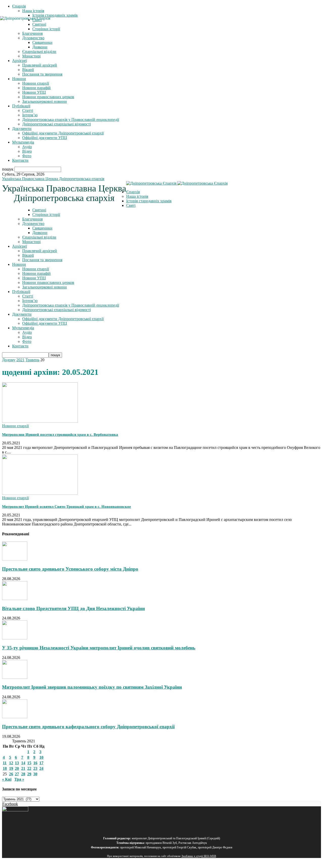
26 (11, 774)
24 (41, 768)
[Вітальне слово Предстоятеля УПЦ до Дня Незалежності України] (14, 598)
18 (5, 768)
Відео (27, 151)
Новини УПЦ (34, 92)
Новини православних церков (48, 97)
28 (23, 774)
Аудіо (27, 147)
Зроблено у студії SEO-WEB (198, 856)
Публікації (21, 106)
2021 (20, 360)
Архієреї (19, 60)
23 (35, 768)
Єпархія (19, 6)
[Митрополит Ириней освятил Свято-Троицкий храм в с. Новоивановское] (40, 493)
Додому (8, 360)
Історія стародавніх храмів (55, 15)
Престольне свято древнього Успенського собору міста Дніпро (70, 569)
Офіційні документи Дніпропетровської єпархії (63, 133)
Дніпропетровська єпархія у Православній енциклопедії (70, 119)
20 (17, 768)
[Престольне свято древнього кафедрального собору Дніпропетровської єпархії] (14, 717)
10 (41, 757)
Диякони (39, 47)
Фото (26, 156)
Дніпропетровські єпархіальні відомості (56, 124)
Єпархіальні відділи (39, 51)
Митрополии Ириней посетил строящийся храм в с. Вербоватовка (60, 435)
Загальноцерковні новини (44, 101)
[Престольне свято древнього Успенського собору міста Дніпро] (14, 559)
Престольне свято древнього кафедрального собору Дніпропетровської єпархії (88, 726)
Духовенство (33, 223)
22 (29, 768)
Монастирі (31, 56)
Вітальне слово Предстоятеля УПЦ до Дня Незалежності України (73, 608)
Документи (22, 128)
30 (35, 774)
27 (17, 774)
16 (35, 763)
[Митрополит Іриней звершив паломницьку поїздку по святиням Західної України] (14, 677)
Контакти (20, 160)
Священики (42, 42)
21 (23, 768)
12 (11, 763)
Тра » (19, 779)
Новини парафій (36, 88)
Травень (32, 360)
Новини (19, 79)
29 (29, 774)
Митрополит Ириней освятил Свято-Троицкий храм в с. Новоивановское (66, 507)
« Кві (6, 779)
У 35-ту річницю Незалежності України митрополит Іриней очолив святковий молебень (98, 647)
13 (17, 763)
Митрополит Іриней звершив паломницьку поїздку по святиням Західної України (92, 687)
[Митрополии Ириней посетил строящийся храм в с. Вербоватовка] (40, 421)
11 (5, 763)
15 (29, 763)
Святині (39, 210)
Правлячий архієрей (39, 65)
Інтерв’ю (30, 115)
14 (23, 763)
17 (41, 763)
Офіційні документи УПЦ (44, 138)
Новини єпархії (35, 83)
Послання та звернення (42, 74)
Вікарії (28, 70)
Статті (27, 110)
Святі (131, 205)
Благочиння (32, 219)
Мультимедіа (23, 142)
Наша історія (33, 11)
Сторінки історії (46, 214)
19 (11, 768)
